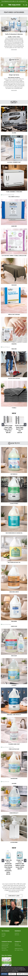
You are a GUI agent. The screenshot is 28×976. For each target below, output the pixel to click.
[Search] (24, 5)
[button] (14, 912)
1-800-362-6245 (18, 945)
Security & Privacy (5, 947)
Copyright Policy (5, 950)
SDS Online (17, 934)
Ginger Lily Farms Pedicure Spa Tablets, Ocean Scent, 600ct (19, 863)
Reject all (12, 973)
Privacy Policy (15, 971)
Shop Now (14, 49)
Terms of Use (4, 948)
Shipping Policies (5, 945)
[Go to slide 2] (25, 424)
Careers (3, 936)
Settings (4, 973)
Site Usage (3, 934)
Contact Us (17, 933)
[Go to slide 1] (3, 424)
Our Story (3, 933)
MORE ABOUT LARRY (14, 895)
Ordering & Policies (5, 943)
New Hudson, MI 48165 (19, 950)
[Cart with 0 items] (26, 5)
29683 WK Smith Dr (18, 948)
